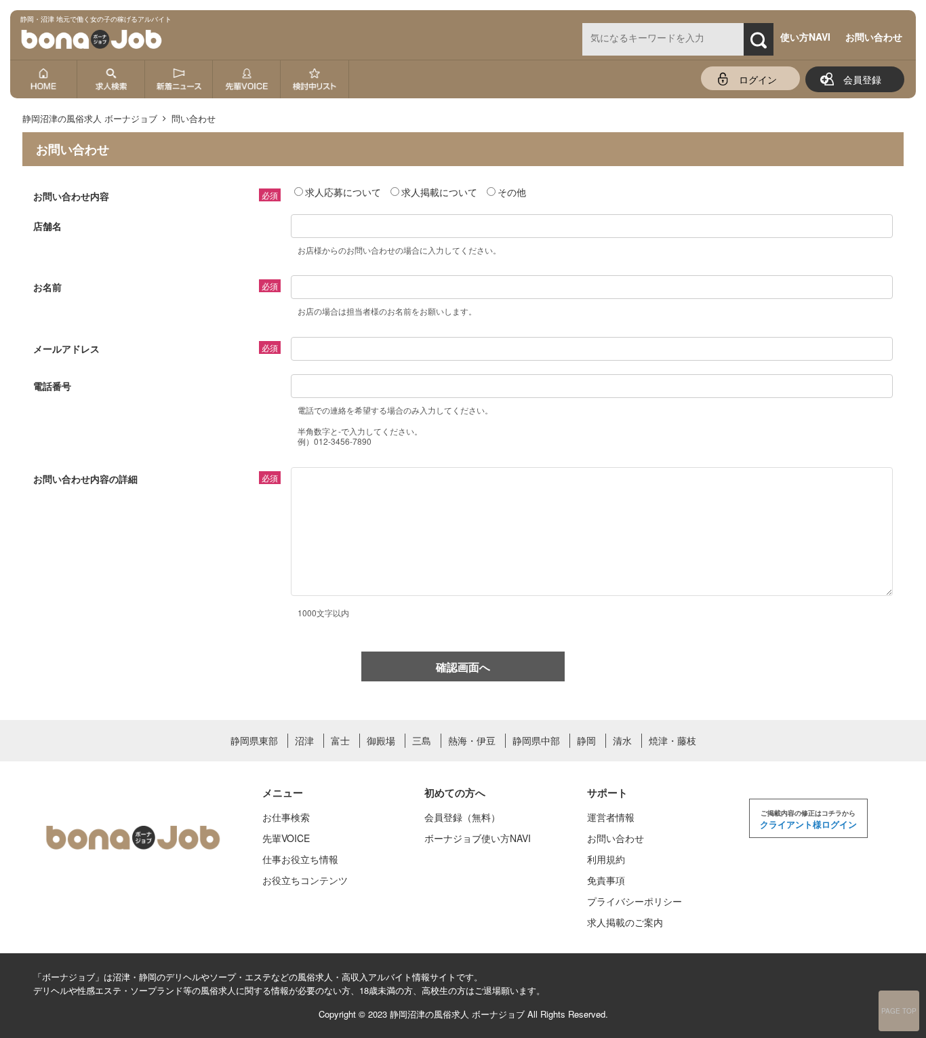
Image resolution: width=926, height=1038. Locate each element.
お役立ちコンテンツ (305, 880)
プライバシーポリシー (634, 901)
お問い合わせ (873, 36)
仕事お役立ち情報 (300, 859)
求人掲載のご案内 (625, 922)
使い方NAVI (805, 36)
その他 (512, 192)
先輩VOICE (286, 838)
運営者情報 (611, 817)
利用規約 (606, 859)
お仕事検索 (286, 817)
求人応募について (343, 192)
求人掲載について (439, 192)
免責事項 (606, 880)
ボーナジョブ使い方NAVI (477, 838)
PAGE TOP (899, 1011)
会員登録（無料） (462, 817)
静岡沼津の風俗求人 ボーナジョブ (457, 1013)
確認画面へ (463, 667)
